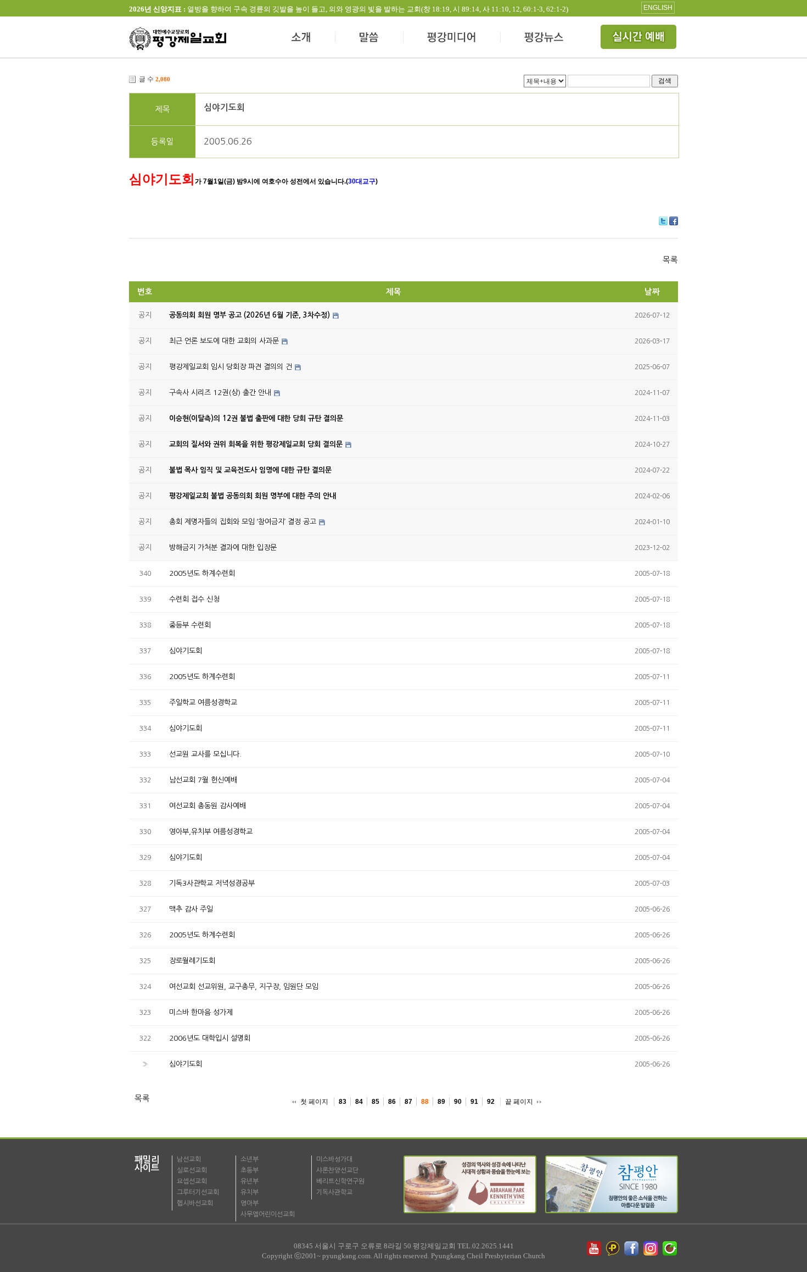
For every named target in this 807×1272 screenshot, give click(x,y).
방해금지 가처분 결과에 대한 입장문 (223, 547)
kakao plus (613, 1248)
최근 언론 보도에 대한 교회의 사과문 (224, 341)
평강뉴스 (545, 38)
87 (408, 1102)
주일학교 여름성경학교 (203, 702)
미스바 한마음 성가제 (201, 1012)
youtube (594, 1248)
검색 (664, 80)
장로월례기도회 (192, 960)
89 (441, 1102)
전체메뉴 (639, 38)
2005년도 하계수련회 (202, 573)
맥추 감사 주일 (191, 909)
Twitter (663, 220)
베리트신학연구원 (340, 1181)
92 (491, 1102)
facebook (632, 1248)
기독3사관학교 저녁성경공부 (212, 883)
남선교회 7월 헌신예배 (203, 780)
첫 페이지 (314, 1102)
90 (458, 1102)
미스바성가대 (334, 1159)
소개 (301, 38)
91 (474, 1102)
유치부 (249, 1192)
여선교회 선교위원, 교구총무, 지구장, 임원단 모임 (243, 986)
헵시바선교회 (195, 1203)
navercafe (671, 1248)
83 (342, 1102)
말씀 (369, 38)
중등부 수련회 (190, 625)
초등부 (249, 1170)
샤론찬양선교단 (337, 1170)
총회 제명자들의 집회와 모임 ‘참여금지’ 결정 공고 (242, 521)
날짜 (652, 292)
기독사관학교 (334, 1192)
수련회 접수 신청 (194, 599)
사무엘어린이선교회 (267, 1214)
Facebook (673, 220)
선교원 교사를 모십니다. (205, 754)
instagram (652, 1248)
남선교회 (189, 1159)
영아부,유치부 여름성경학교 (211, 831)
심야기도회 (224, 107)
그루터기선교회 (198, 1192)
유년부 (249, 1181)
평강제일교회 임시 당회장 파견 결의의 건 (230, 366)
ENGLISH (657, 8)
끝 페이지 (519, 1102)
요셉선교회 (192, 1181)
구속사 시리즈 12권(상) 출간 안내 (220, 392)
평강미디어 (452, 38)
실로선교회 (192, 1170)
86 (392, 1102)
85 (375, 1102)
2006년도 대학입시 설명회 (209, 1038)
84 (359, 1102)
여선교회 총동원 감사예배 (207, 805)
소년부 (249, 1159)
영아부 (249, 1203)
